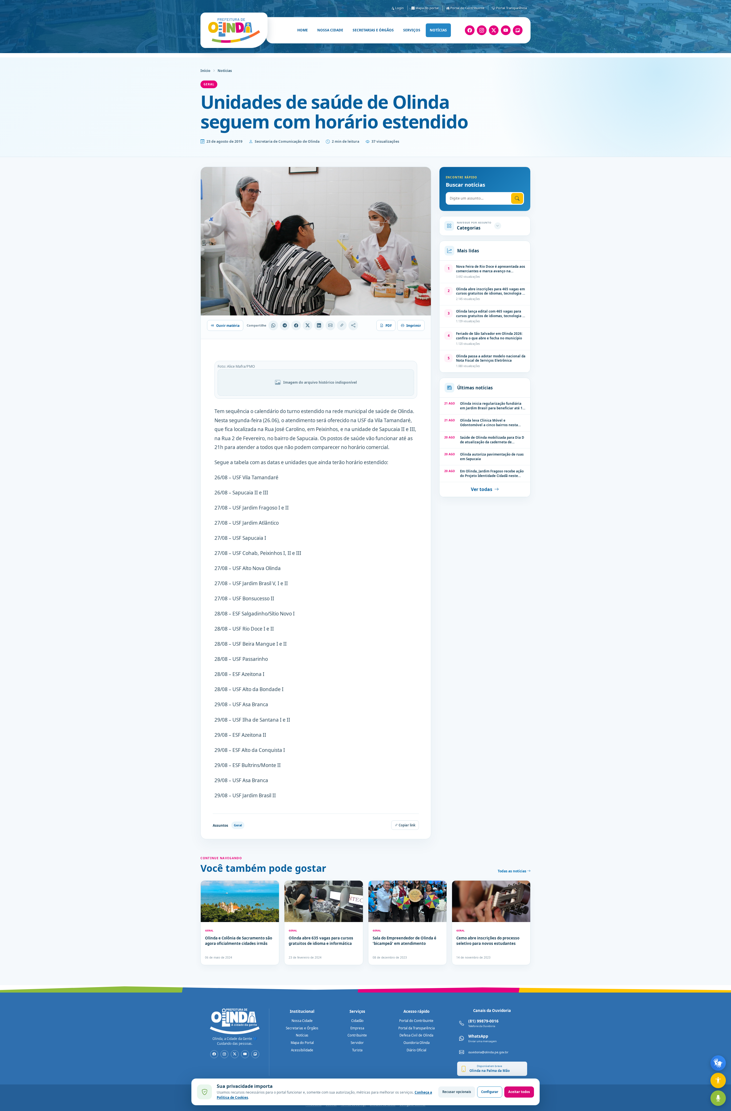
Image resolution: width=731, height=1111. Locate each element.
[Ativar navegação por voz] (718, 1098)
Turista (357, 1050)
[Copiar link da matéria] (342, 325)
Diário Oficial (416, 1050)
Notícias (438, 30)
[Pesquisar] (517, 198)
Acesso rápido (416, 1011)
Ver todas (481, 489)
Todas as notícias (512, 871)
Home (302, 30)
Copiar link (406, 825)
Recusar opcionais (456, 1092)
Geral (209, 84)
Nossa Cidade (302, 1021)
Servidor (357, 1042)
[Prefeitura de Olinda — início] (234, 30)
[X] (494, 30)
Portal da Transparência (416, 1028)
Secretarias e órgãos (373, 30)
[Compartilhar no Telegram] (285, 325)
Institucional (302, 1011)
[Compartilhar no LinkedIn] (319, 325)
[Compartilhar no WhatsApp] (273, 325)
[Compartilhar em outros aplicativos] (353, 325)
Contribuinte (357, 1035)
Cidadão (357, 1021)
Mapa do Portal (302, 1042)
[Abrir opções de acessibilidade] (718, 1080)
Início (205, 70)
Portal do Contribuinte (466, 8)
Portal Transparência (511, 8)
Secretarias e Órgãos (302, 1028)
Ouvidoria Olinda (416, 1042)
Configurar (489, 1092)
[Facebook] (470, 30)
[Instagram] (482, 30)
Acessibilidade (302, 1050)
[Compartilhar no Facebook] (296, 325)
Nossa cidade (330, 30)
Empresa (357, 1028)
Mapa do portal (427, 8)
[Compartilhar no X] (307, 325)
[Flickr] (518, 30)
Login (399, 8)
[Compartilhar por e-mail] (330, 325)
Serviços (411, 30)
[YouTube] (506, 30)
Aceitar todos (519, 1092)
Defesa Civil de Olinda (416, 1035)
